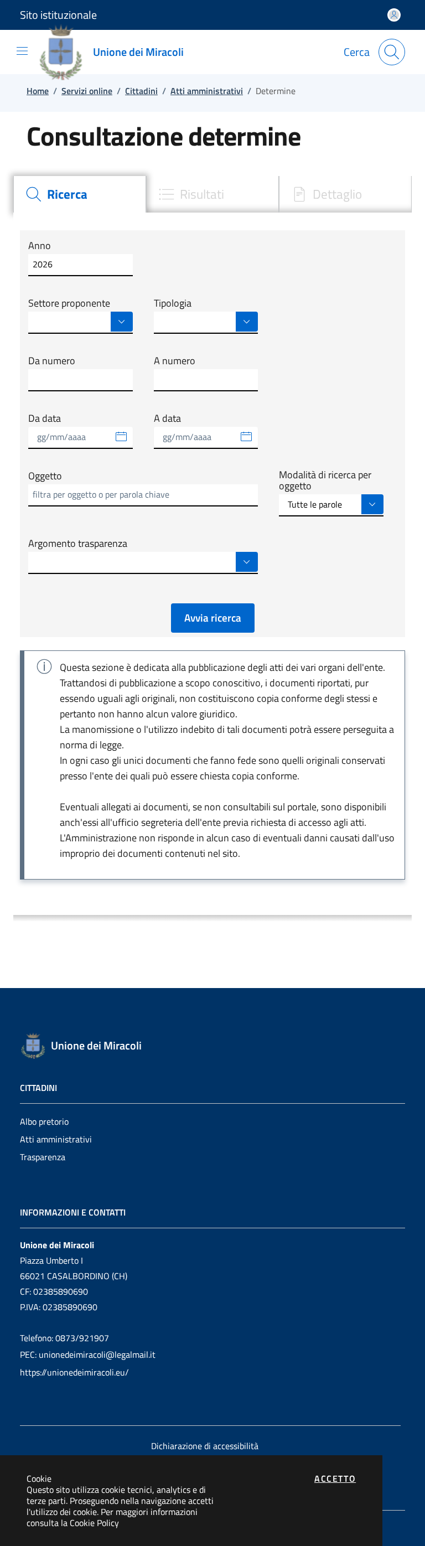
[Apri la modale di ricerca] (392, 52)
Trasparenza (42, 1157)
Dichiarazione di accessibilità (204, 1445)
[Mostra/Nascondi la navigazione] (22, 51)
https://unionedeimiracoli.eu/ (74, 1372)
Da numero (51, 360)
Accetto (335, 1478)
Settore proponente (69, 303)
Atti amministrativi (56, 1139)
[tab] (79, 194)
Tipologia (172, 303)
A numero (174, 360)
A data (167, 418)
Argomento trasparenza (77, 543)
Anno (39, 245)
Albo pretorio (44, 1121)
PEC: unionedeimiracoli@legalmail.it (88, 1354)
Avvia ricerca (212, 617)
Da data (44, 418)
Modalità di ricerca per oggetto (325, 480)
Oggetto (45, 476)
